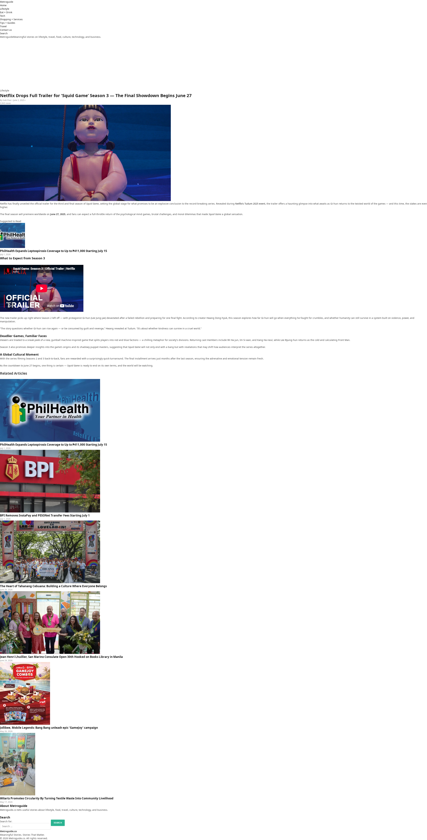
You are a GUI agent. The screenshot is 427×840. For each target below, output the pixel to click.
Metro (6, 1)
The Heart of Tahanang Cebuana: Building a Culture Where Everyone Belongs (53, 586)
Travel (3, 26)
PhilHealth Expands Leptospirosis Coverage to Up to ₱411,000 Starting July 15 (53, 444)
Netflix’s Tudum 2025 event (250, 203)
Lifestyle (4, 8)
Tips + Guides (7, 22)
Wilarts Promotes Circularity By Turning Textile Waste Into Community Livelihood (56, 798)
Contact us (6, 29)
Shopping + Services (11, 19)
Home (3, 5)
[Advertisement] (213, 63)
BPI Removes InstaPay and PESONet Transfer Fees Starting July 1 (45, 515)
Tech (2, 15)
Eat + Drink (6, 12)
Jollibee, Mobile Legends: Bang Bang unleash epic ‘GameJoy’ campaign (49, 728)
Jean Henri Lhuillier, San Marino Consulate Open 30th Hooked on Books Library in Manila (61, 657)
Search (4, 33)
